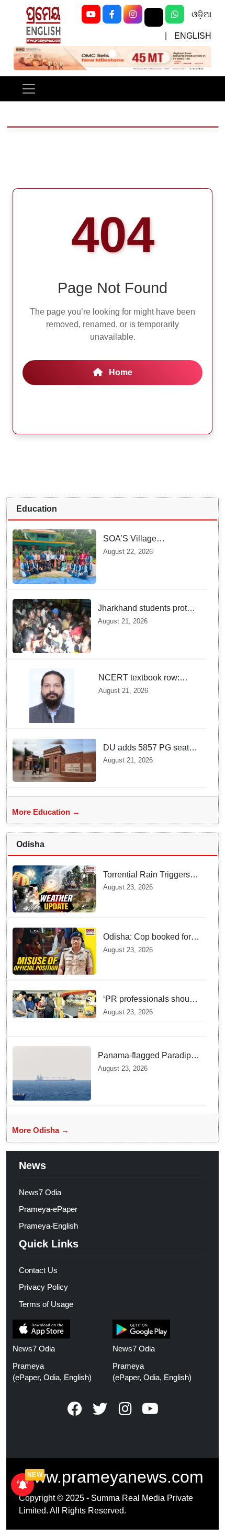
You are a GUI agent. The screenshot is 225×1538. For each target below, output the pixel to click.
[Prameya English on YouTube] (150, 1409)
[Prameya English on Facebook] (74, 1409)
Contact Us (38, 1270)
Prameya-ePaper (48, 1209)
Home (119, 372)
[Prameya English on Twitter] (100, 1409)
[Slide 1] (112, 53)
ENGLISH (192, 35)
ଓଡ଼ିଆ (201, 14)
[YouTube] (91, 14)
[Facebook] (112, 14)
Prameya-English (48, 1225)
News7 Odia (40, 1192)
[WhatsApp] (174, 14)
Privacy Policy (43, 1286)
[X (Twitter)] (153, 17)
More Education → (46, 811)
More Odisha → (40, 1130)
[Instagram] (132, 14)
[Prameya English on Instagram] (125, 1409)
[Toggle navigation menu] (29, 89)
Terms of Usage (46, 1304)
